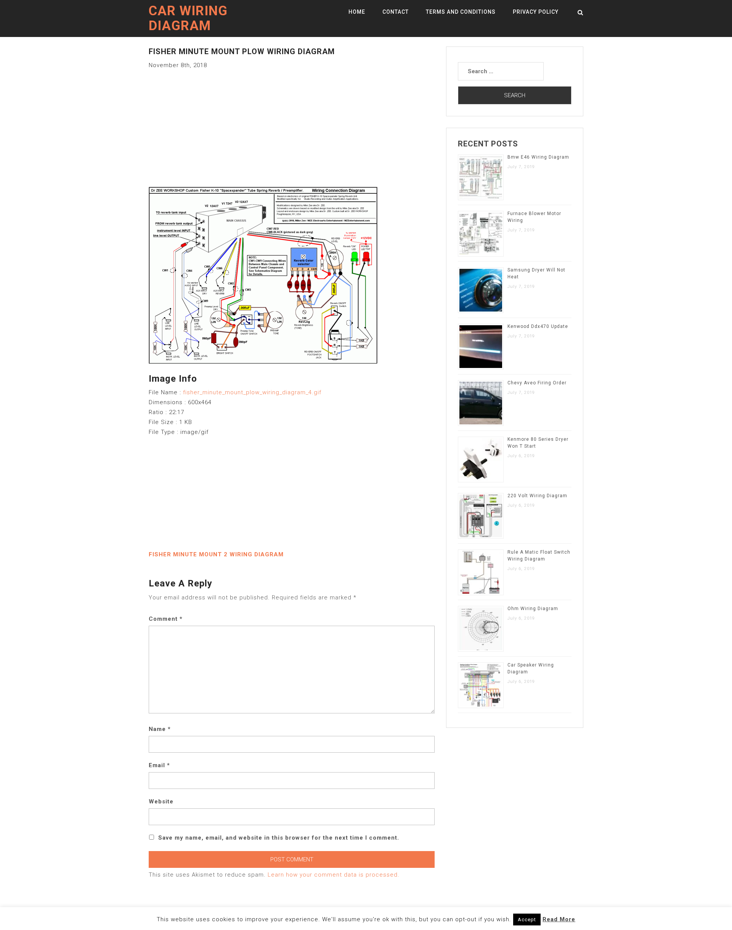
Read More (559, 919)
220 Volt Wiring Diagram (537, 495)
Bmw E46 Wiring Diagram (538, 157)
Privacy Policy (536, 12)
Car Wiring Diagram (188, 18)
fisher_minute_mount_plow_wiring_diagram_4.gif (252, 392)
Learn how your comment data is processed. (334, 874)
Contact (395, 12)
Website (161, 801)
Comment (166, 618)
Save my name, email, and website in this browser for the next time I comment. (278, 837)
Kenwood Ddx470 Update (537, 326)
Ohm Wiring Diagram (532, 608)
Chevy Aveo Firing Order (537, 382)
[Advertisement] (292, 123)
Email (159, 765)
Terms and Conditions (461, 12)
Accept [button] (527, 919)
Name (160, 729)
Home (356, 12)
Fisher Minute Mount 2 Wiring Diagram (216, 554)
